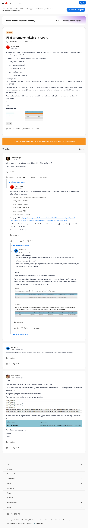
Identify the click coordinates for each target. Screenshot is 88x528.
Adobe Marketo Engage (26, 9)
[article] (43, 167)
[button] (76, 10)
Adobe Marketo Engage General (43, 9)
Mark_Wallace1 (15, 375)
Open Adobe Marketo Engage (71, 20)
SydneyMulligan (16, 157)
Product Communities (12, 9)
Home (3, 9)
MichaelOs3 (23, 250)
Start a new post (58, 141)
